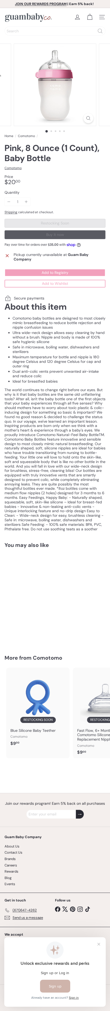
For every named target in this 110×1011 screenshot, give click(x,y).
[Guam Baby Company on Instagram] (80, 909)
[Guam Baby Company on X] (65, 909)
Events (10, 884)
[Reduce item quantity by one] (9, 201)
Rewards (11, 871)
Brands (10, 859)
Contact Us (13, 852)
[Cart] (90, 17)
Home (9, 136)
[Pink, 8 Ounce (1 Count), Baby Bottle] (38, 598)
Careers (11, 865)
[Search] (100, 31)
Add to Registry (55, 272)
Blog (8, 878)
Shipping (11, 212)
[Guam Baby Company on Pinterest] (72, 909)
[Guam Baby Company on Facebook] (57, 909)
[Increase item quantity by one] (26, 201)
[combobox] (55, 31)
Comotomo (26, 136)
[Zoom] (88, 118)
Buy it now (55, 234)
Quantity (12, 192)
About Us (12, 846)
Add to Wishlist (55, 283)
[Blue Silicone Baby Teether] (38, 708)
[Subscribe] (80, 814)
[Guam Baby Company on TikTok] (87, 909)
